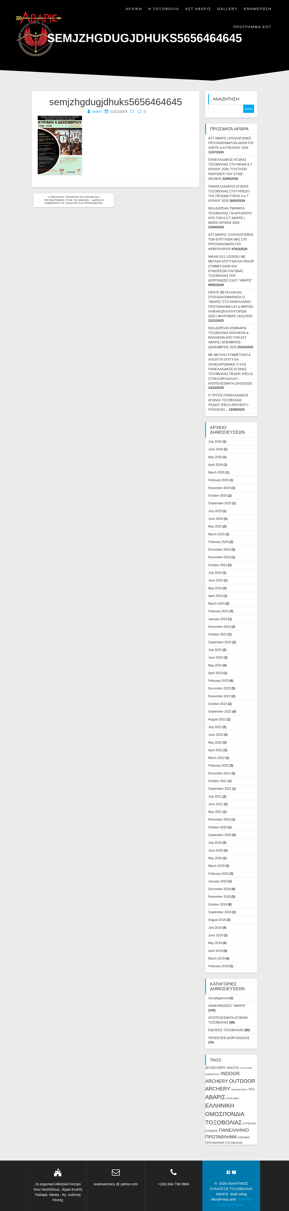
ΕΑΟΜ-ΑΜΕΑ (232, 1098)
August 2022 (217, 719)
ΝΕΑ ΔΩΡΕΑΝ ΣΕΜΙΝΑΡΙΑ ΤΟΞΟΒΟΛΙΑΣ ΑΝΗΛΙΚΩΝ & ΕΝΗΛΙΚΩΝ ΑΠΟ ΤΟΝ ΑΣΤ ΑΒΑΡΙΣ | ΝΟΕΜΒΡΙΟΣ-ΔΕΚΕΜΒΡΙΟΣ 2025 (228, 337)
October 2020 (217, 827)
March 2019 (216, 958)
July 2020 (215, 842)
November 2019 (219, 896)
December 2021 (219, 773)
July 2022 (215, 727)
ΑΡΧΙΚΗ (134, 9)
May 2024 (215, 588)
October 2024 (217, 565)
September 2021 (219, 788)
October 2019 (217, 904)
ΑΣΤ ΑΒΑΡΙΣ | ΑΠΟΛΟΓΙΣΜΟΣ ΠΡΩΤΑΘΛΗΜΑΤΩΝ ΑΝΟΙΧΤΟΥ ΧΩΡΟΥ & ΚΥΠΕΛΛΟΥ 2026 (231, 143)
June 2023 (215, 657)
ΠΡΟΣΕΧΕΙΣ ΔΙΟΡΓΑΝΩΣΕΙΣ (229, 1038)
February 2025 (218, 542)
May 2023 (215, 665)
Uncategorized (218, 998)
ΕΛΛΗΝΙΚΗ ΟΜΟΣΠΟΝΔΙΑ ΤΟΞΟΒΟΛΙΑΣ (224, 1114)
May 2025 (215, 526)
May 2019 (215, 943)
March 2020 (216, 865)
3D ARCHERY (215, 1067)
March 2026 (216, 472)
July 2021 (215, 796)
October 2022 (217, 704)
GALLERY (227, 9)
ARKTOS (233, 1067)
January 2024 (217, 619)
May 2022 (215, 742)
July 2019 (215, 927)
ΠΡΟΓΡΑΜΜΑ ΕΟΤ (252, 27)
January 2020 (217, 881)
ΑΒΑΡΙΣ (215, 1097)
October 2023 (217, 634)
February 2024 (218, 611)
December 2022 (219, 688)
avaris (97, 111)
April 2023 (215, 673)
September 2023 (219, 642)
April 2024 (215, 596)
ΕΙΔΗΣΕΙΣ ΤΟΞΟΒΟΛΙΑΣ (226, 1030)
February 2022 (218, 765)
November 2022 (219, 696)
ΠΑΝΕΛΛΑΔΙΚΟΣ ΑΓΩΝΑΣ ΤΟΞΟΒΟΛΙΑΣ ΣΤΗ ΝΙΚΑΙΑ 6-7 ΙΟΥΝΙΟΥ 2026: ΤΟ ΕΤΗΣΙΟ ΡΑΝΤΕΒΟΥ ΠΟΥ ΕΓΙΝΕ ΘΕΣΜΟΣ (230, 169)
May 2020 (215, 858)
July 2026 (215, 441)
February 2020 (218, 873)
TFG (251, 1089)
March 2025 (216, 534)
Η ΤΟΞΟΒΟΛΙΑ (163, 9)
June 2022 (215, 734)
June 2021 (215, 804)
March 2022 (216, 758)
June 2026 (215, 449)
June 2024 (215, 580)
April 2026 (215, 464)
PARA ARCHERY (239, 1090)
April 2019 (215, 950)
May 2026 (215, 457)
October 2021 (217, 781)
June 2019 (215, 935)
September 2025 (219, 503)
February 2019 (218, 966)
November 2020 (219, 819)
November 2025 (219, 488)
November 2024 (219, 557)
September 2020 (219, 835)
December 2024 (219, 549)
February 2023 (218, 680)
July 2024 (215, 572)
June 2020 (215, 850)
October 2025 (217, 495)
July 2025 (215, 511)
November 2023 (219, 626)
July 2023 (215, 650)
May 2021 (215, 811)
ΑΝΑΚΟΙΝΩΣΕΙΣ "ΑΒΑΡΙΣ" (227, 1005)
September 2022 (219, 711)
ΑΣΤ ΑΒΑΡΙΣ (198, 9)
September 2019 (219, 912)
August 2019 (217, 919)
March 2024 (216, 603)
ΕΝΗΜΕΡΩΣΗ (258, 9)
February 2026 (218, 480)
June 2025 (215, 518)
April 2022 (215, 750)
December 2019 (219, 889)
